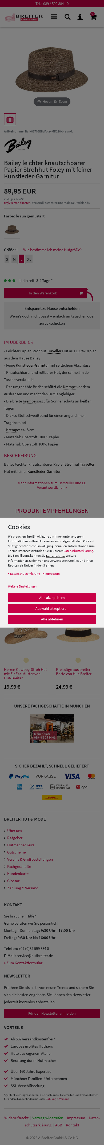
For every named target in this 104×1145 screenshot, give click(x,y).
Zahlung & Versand (22, 887)
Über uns (14, 830)
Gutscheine (16, 852)
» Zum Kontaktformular (23, 962)
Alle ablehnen (52, 619)
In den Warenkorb (43, 293)
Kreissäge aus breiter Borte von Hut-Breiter (73, 671)
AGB (58, 1124)
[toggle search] (67, 17)
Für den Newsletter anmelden (52, 1013)
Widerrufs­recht (16, 1117)
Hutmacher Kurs (20, 844)
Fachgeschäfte (19, 866)
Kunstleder (25, 365)
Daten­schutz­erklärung (25, 574)
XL (29, 259)
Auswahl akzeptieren (52, 608)
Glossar (13, 880)
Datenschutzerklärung (78, 551)
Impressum (76, 1117)
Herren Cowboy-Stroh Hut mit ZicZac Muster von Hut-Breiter (25, 673)
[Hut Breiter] (23, 17)
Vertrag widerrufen (47, 1117)
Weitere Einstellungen (22, 586)
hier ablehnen (55, 556)
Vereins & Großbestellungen (30, 859)
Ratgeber (14, 837)
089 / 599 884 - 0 (56, 3)
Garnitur (42, 365)
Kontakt (72, 1124)
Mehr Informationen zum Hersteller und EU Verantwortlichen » (52, 485)
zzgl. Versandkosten (17, 203)
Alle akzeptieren (52, 597)
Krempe (69, 386)
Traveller (54, 350)
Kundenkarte (18, 873)
